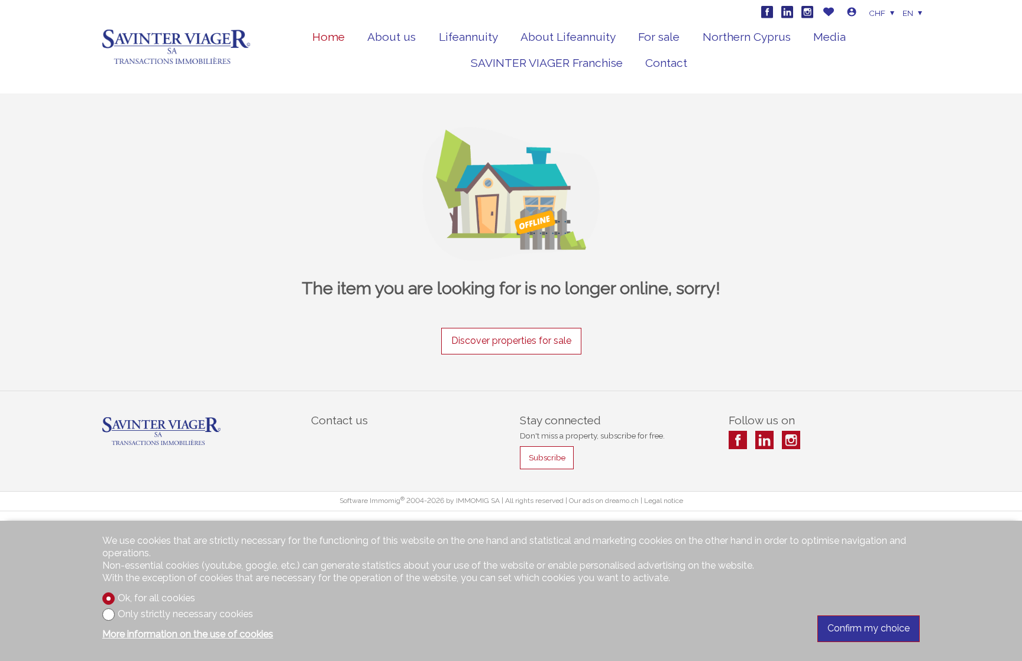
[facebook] (767, 12)
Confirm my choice (868, 628)
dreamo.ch (622, 500)
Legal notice (663, 500)
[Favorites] (828, 13)
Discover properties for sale (511, 340)
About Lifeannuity (568, 36)
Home (328, 36)
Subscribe (547, 457)
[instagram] (807, 12)
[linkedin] (787, 12)
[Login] (851, 13)
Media (829, 36)
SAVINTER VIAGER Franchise (547, 62)
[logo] (176, 47)
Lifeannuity (468, 36)
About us (391, 36)
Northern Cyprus (747, 36)
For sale (659, 36)
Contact (666, 62)
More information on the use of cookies (187, 634)
